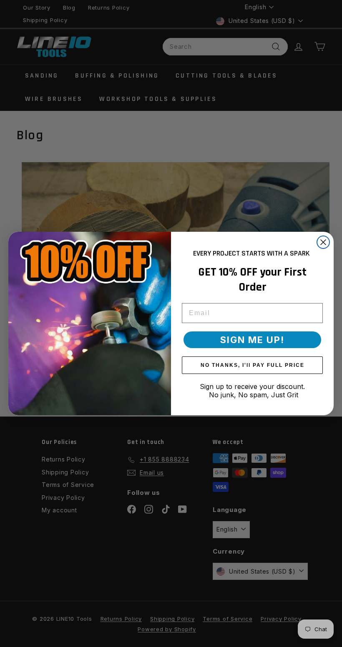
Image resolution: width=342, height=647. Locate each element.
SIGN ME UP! (252, 339)
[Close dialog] (323, 242)
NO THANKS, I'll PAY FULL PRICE (252, 365)
